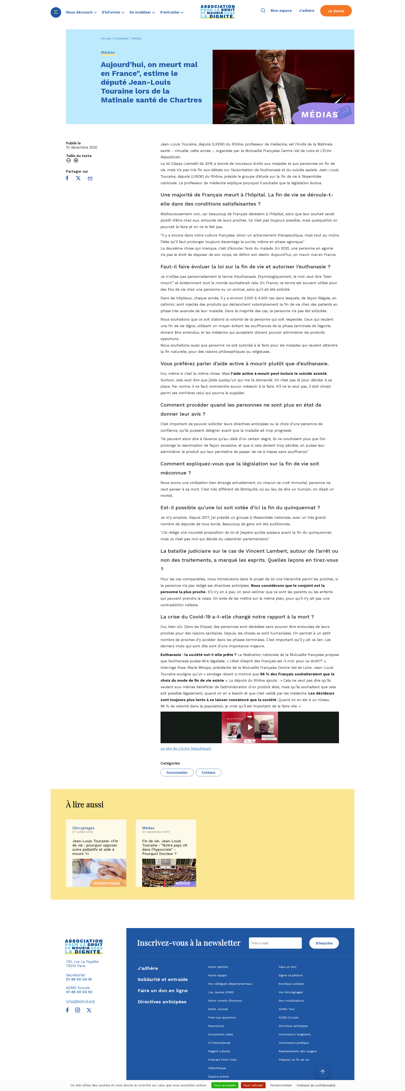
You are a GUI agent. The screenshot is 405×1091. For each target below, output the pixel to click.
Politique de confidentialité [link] (316, 1085)
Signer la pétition (291, 975)
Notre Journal (218, 1009)
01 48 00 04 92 (79, 992)
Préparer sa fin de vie (294, 1059)
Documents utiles (220, 1034)
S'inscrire (324, 943)
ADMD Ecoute (288, 1017)
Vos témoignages (291, 992)
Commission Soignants (295, 1034)
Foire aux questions (222, 1017)
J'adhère (148, 968)
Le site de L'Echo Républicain (186, 748)
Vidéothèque (217, 1068)
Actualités (121, 38)
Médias (137, 38)
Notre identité (218, 967)
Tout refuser (253, 1085)
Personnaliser (281, 1085)
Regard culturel (219, 1051)
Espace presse (218, 1076)
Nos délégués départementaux (230, 983)
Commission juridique (294, 1042)
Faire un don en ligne (163, 990)
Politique (208, 772)
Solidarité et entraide (163, 979)
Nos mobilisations (291, 1000)
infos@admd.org (80, 1001)
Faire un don (287, 967)
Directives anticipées (162, 1001)
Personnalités (177, 772)
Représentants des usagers (298, 1051)
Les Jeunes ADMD (221, 992)
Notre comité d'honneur (225, 1000)
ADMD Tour (287, 1009)
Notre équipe (217, 975)
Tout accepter (224, 1085)
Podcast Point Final (222, 1059)
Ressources (216, 1026)
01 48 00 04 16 (79, 979)
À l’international (219, 1042)
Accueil (106, 38)
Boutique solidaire (291, 983)
